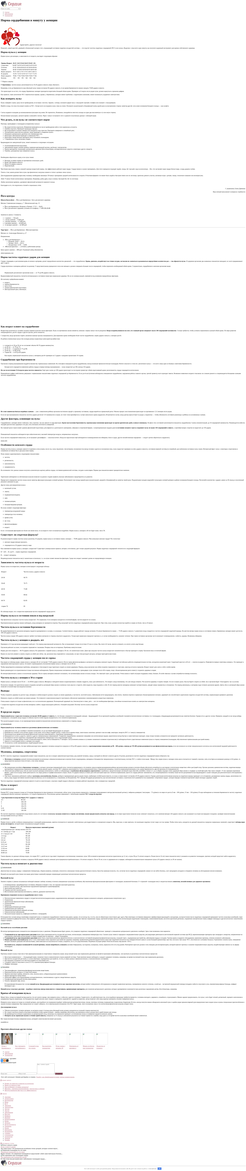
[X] (7, 1060)
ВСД (6, 1104)
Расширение (9, 1131)
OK (159, 1168)
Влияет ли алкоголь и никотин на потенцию (19, 1083)
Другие (7, 1109)
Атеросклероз (9, 1099)
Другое (7, 1111)
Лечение (7, 1123)
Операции (8, 1126)
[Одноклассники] (4, 1060)
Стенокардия (9, 1135)
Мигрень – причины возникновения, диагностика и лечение (24, 1089)
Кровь (7, 1121)
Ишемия (7, 1117)
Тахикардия (8, 1136)
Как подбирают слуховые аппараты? (17, 1087)
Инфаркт (7, 1116)
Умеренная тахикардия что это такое (13, 1152)
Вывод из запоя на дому (12, 1085)
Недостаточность (10, 1124)
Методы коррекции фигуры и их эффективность (20, 1090)
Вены (6, 1102)
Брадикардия (9, 1100)
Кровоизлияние (10, 1119)
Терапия (7, 1138)
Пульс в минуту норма (8, 1147)
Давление (8, 1105)
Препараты (8, 1130)
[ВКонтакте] (2, 1060)
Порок (7, 1128)
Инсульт (7, 1114)
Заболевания (9, 1112)
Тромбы (7, 1140)
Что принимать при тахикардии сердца (14, 1157)
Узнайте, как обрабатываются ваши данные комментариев (55, 1077)
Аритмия (8, 1097)
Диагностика (9, 1107)
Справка (7, 1133)
